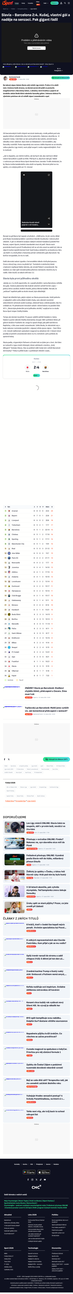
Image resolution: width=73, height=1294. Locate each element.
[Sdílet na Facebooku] (4, 759)
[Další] (49, 224)
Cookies (35, 1285)
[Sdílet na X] (8, 759)
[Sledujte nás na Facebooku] (28, 1179)
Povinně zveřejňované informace (54, 1287)
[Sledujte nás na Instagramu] (32, 1179)
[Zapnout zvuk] (24, 175)
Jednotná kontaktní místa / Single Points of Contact (23, 1287)
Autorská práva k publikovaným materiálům (21, 1283)
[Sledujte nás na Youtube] (44, 1179)
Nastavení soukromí (44, 1285)
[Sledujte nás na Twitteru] (36, 1179)
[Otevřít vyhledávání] (65, 3)
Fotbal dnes (9, 801)
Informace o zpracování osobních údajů (21, 1285)
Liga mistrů (31, 801)
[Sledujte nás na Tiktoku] (40, 1179)
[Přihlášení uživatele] (61, 3)
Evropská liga (21, 801)
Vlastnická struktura (55, 1285)
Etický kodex (41, 1287)
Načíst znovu (36, 48)
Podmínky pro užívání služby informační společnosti (48, 1283)
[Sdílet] (49, 218)
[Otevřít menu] (69, 3)
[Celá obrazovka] (49, 175)
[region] (36, 201)
